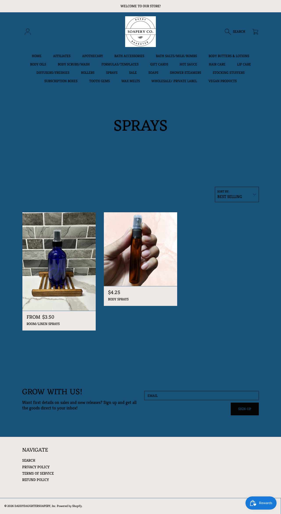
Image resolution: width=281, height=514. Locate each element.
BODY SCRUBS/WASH (74, 64)
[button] (237, 31)
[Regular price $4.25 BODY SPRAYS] (140, 249)
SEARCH (28, 460)
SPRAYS (111, 72)
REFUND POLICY (35, 479)
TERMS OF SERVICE (38, 473)
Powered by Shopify (69, 506)
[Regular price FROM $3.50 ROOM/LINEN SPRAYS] (59, 261)
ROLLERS (87, 72)
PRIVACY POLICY (36, 467)
